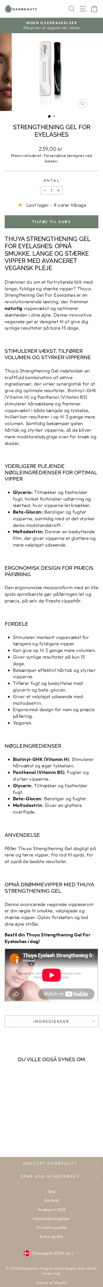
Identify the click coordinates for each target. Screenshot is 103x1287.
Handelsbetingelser (51, 1218)
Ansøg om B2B (51, 1209)
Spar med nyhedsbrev (50, 1176)
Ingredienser (51, 1021)
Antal (51, 180)
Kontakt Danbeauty (50, 1163)
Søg (51, 1191)
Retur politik (51, 1236)
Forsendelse (55, 155)
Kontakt (51, 1200)
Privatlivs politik (52, 1227)
